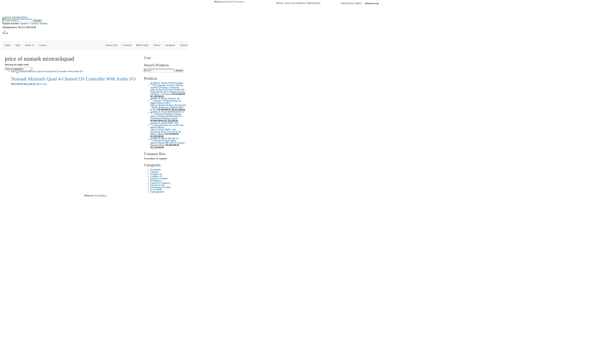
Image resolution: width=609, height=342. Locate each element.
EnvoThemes (100, 195)
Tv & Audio (156, 189)
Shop (17, 45)
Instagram (170, 45)
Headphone (155, 181)
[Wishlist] (2, 38)
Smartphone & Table (160, 187)
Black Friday (142, 45)
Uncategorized (157, 192)
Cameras (154, 172)
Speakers (24, 23)
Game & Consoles (158, 178)
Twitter (157, 45)
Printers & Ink (157, 185)
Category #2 (156, 176)
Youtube (184, 45)
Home (8, 45)
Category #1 (156, 174)
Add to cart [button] (41, 84)
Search (37, 20)
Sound (34, 23)
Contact (42, 45)
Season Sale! (112, 45)
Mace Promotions (235, 1)
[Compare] (3, 40)
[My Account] (3, 35)
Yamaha (44, 23)
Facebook (126, 45)
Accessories (155, 169)
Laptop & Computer (160, 183)
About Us (29, 45)
